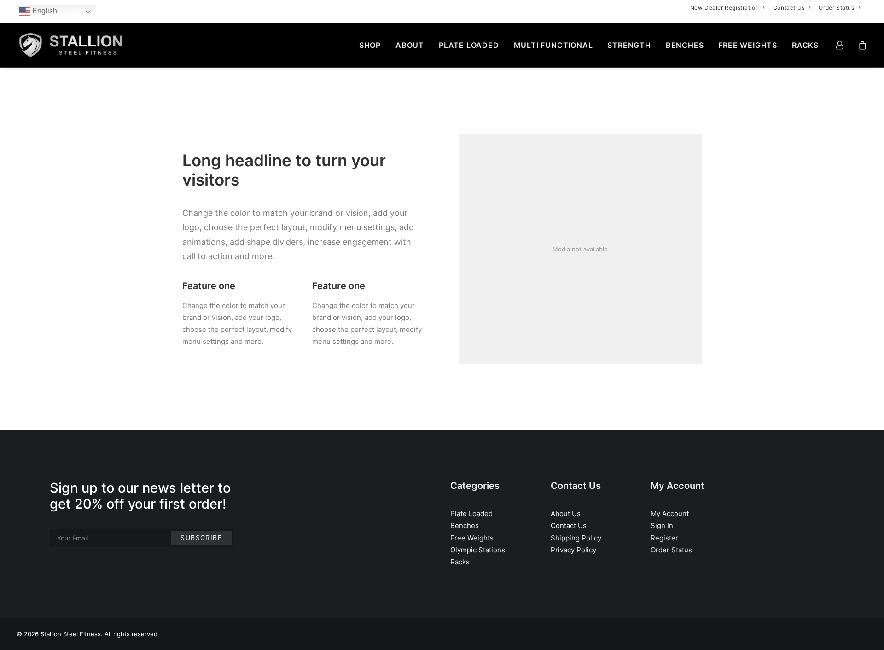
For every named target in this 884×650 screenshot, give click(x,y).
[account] (845, 45)
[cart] (861, 45)
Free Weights (747, 45)
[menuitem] (727, 7)
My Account (670, 513)
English (43, 11)
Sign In (662, 525)
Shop (370, 45)
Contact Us (789, 7)
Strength (629, 45)
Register (664, 538)
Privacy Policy (573, 550)
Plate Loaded (469, 45)
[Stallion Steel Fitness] (71, 45)
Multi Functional (553, 45)
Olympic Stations (477, 550)
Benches (685, 45)
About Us (566, 513)
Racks (805, 45)
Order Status (836, 7)
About (409, 45)
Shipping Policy (576, 538)
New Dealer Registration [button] (724, 7)
